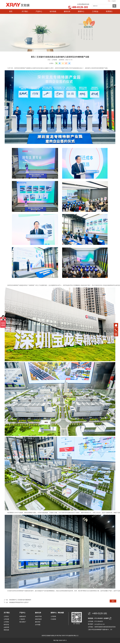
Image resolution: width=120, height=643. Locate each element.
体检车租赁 (38, 619)
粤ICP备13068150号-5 (60, 640)
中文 (109, 1)
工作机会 (95, 11)
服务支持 (67, 11)
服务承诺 (37, 622)
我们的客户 (22, 622)
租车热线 (53, 11)
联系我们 (109, 11)
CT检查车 (22, 619)
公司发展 (6, 619)
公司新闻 (53, 616)
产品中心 (39, 11)
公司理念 (6, 622)
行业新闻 (53, 619)
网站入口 (76, 635)
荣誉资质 (6, 630)
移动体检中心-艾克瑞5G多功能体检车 (20, 600)
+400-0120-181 (99, 613)
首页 (10, 11)
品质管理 (6, 627)
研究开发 (6, 624)
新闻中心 (81, 11)
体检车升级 (38, 616)
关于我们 (25, 11)
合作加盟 (37, 624)
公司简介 (6, 616)
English (114, 1)
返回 (113, 601)
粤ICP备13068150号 (62, 635)
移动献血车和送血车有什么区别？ (19, 602)
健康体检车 (22, 616)
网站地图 (61, 612)
